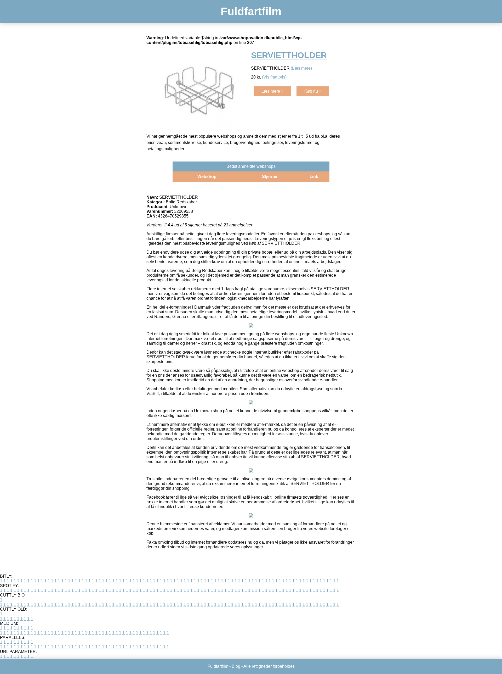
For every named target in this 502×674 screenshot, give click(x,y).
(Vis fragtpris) (274, 77)
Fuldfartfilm (251, 11)
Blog (236, 666)
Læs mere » (272, 91)
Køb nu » (312, 91)
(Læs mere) (301, 68)
